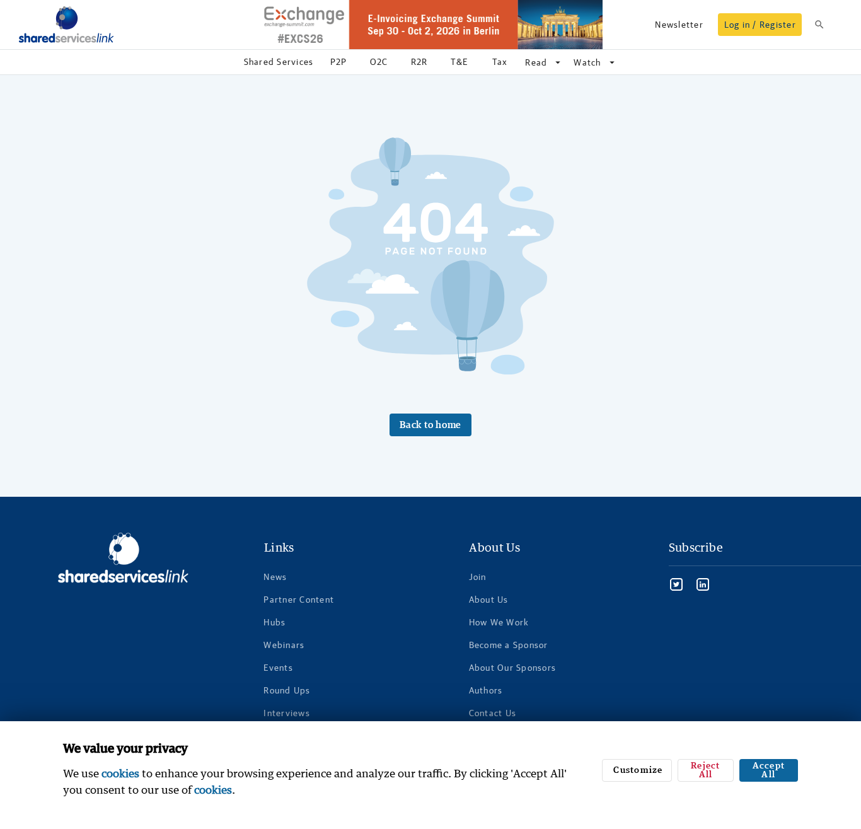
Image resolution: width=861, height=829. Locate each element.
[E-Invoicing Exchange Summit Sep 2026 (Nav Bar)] (430, 24)
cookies (120, 773)
